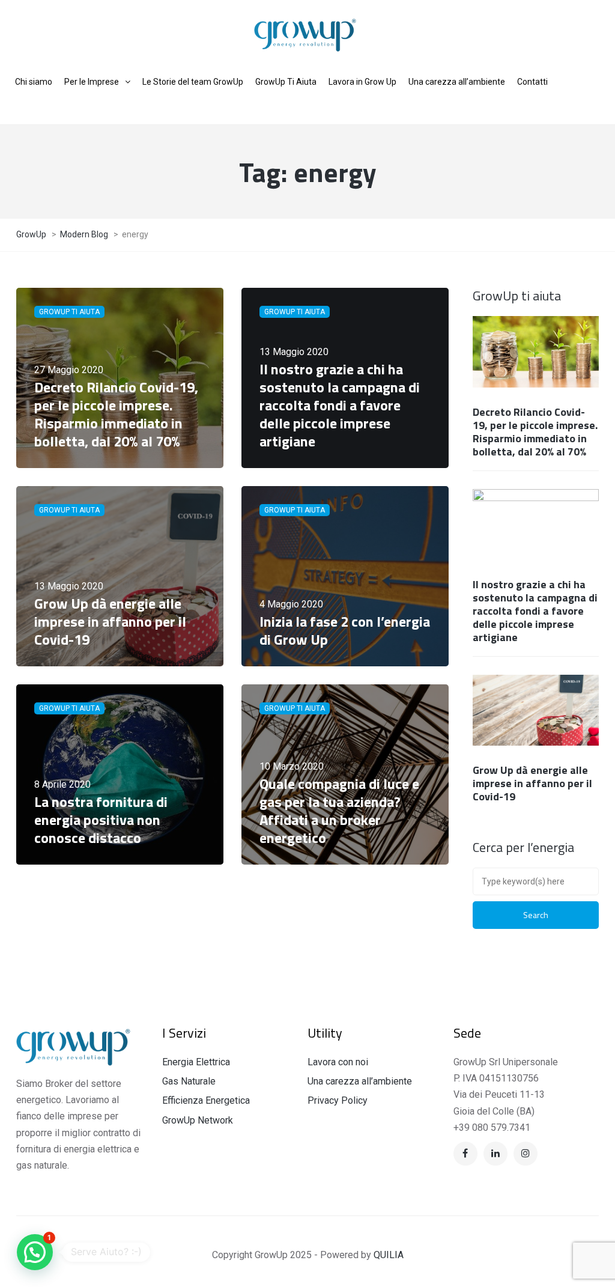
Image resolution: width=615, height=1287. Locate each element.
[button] (35, 1252)
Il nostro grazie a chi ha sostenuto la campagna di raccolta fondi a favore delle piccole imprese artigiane (535, 610)
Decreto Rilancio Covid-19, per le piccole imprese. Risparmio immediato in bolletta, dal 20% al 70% (535, 432)
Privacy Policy (338, 1100)
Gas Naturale (189, 1081)
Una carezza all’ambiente (360, 1081)
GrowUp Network (197, 1120)
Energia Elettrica (196, 1062)
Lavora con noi (338, 1062)
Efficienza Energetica (206, 1100)
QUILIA (389, 1255)
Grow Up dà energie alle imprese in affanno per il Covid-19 (532, 783)
